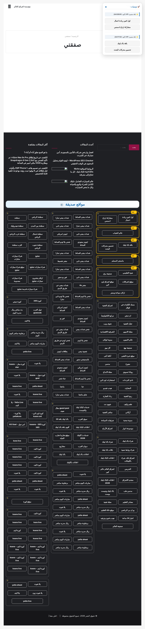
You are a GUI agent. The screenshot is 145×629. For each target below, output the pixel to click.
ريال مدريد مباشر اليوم (37, 334)
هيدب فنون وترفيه (107, 518)
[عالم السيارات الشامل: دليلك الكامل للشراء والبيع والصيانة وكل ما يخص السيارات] (59, 185)
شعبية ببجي (82, 351)
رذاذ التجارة (107, 396)
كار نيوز (107, 348)
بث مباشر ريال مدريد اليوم (17, 311)
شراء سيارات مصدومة (17, 279)
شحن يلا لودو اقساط (62, 242)
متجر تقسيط (62, 261)
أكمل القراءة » (36, 116)
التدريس (128, 469)
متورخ (128, 364)
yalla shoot (62, 475)
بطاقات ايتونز (62, 351)
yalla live (27, 351)
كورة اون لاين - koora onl (37, 414)
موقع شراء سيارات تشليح (17, 268)
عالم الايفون (128, 340)
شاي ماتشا (83, 395)
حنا (83, 386)
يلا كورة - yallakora (17, 414)
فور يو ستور (62, 277)
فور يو (62, 318)
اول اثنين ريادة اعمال (127, 218)
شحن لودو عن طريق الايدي (62, 341)
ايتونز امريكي (62, 234)
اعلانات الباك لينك (107, 458)
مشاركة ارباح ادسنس (108, 219)
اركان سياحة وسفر (118, 293)
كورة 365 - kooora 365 (37, 425)
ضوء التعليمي (128, 273)
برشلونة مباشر (62, 483)
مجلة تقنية (107, 502)
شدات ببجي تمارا (62, 218)
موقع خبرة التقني (128, 356)
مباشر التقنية (107, 412)
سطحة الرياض (37, 217)
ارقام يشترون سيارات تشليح (37, 279)
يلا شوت (83, 474)
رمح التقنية (128, 396)
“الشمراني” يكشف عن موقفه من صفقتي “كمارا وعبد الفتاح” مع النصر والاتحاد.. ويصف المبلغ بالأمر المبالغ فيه (27, 77)
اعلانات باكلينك (72, 462)
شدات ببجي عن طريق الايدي (62, 286)
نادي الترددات (128, 380)
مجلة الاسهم (128, 332)
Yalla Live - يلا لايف (17, 403)
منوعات (41, 62)
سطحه (17, 218)
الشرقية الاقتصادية (107, 332)
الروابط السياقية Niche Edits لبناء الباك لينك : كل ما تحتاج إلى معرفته (81, 171)
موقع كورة (27, 502)
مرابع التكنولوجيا (107, 315)
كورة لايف (37, 449)
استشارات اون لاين (107, 380)
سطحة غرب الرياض (17, 234)
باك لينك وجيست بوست (107, 492)
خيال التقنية (127, 324)
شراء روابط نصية (127, 450)
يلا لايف (27, 321)
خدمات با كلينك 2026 (83, 436)
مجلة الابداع (107, 372)
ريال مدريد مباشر (82, 491)
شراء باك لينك (127, 441)
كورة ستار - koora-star (17, 365)
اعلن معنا (53, 616)
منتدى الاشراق (127, 480)
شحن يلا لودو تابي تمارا (62, 297)
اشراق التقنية (107, 305)
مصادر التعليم (128, 502)
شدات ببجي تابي (62, 226)
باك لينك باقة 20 (62, 419)
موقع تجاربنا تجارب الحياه (62, 436)
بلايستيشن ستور (82, 359)
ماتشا (62, 386)
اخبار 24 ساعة (128, 518)
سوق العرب (82, 419)
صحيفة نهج (128, 348)
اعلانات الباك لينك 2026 (107, 481)
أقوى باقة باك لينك (62, 427)
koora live (17, 386)
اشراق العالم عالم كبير (107, 470)
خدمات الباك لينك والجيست (82, 408)
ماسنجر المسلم (118, 261)
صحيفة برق (107, 274)
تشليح (37, 256)
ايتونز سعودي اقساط (83, 243)
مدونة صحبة (127, 420)
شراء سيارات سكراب (17, 257)
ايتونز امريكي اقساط (62, 308)
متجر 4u (82, 285)
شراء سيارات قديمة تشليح (27, 289)
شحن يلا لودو (83, 340)
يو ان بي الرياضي (128, 510)
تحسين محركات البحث (108, 247)
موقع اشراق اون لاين (107, 283)
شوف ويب (108, 324)
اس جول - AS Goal (17, 424)
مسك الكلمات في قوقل (128, 306)
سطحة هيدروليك (17, 226)
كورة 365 (37, 301)
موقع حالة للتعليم (107, 510)
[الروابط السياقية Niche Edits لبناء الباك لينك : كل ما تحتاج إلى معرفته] (59, 172)
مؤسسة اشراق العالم (22, 6)
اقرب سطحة (17, 245)
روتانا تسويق (128, 372)
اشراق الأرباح (107, 428)
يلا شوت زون (37, 593)
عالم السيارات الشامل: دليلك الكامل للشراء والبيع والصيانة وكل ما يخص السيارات (81, 184)
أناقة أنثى (107, 356)
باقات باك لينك (107, 450)
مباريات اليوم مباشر (82, 483)
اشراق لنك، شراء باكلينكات (128, 459)
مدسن (107, 364)
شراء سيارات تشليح (37, 267)
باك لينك (62, 454)
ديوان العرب (83, 446)
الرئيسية (75, 36)
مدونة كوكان (107, 340)
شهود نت (107, 404)
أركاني (127, 412)
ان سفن (128, 315)
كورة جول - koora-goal (37, 376)
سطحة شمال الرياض (37, 235)
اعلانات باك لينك (82, 454)
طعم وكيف (128, 404)
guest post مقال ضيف (62, 409)
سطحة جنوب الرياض (37, 246)
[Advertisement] (72, 19)
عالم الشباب (117, 233)
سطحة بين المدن (37, 226)
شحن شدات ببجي (82, 329)
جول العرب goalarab (37, 311)
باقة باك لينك (128, 245)
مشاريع (62, 446)
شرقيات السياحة (107, 420)
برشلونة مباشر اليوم (17, 333)
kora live (17, 441)
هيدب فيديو (107, 388)
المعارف (128, 388)
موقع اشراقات (127, 282)
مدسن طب (128, 491)
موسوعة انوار (128, 428)
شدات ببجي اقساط (82, 217)
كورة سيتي (17, 302)
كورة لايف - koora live (37, 548)
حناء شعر (62, 378)
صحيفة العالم (118, 526)
